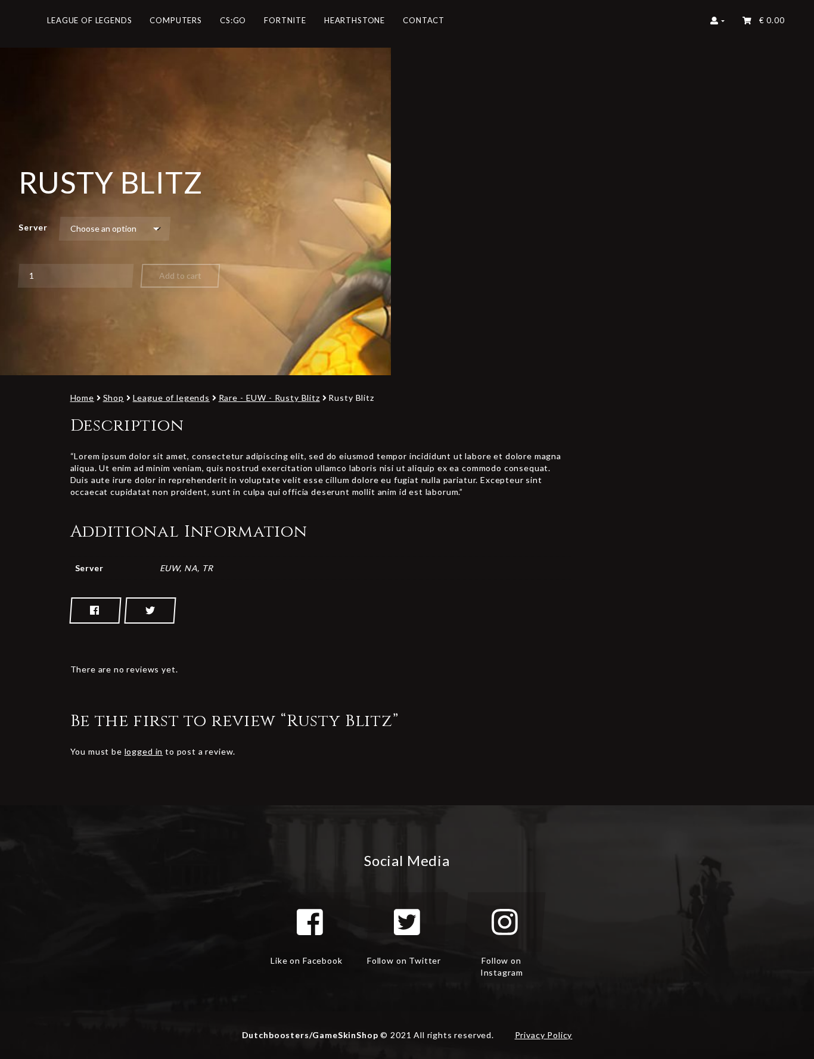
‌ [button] (769, 20)
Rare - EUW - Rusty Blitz (269, 398)
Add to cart (180, 275)
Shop (113, 398)
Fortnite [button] (285, 20)
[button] (717, 24)
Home (82, 398)
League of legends (171, 398)
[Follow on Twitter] (407, 922)
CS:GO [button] (233, 20)
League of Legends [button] (89, 20)
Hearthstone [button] (354, 20)
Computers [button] (176, 20)
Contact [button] (424, 20)
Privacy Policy (544, 1035)
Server (32, 227)
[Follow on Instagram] (504, 922)
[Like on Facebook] (310, 922)
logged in (144, 751)
